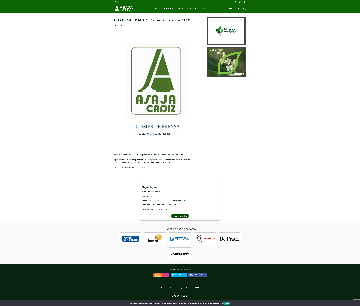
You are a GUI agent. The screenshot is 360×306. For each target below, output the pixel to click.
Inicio (157, 8)
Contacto (201, 8)
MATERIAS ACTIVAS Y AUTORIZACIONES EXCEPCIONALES (166, 200)
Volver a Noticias (180, 216)
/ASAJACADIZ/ (198, 275)
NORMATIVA (147, 196)
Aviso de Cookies (167, 288)
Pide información (236, 8)
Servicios (180, 8)
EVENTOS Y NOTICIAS (151, 192)
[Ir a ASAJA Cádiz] (123, 8)
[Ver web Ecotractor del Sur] (130, 238)
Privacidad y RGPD (192, 288)
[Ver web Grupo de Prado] (229, 238)
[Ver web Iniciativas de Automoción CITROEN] (204, 238)
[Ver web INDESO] (155, 238)
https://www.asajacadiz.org (125, 162)
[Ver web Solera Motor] (180, 253)
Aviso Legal (179, 288)
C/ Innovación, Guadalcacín (125, 2)
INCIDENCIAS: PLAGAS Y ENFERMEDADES (159, 205)
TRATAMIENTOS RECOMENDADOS (156, 209)
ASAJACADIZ (180, 275)
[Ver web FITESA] (180, 238)
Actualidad (190, 8)
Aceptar (226, 303)
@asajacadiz (161, 275)
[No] (358, 304)
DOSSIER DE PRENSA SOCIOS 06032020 (130, 167)
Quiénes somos (167, 8)
